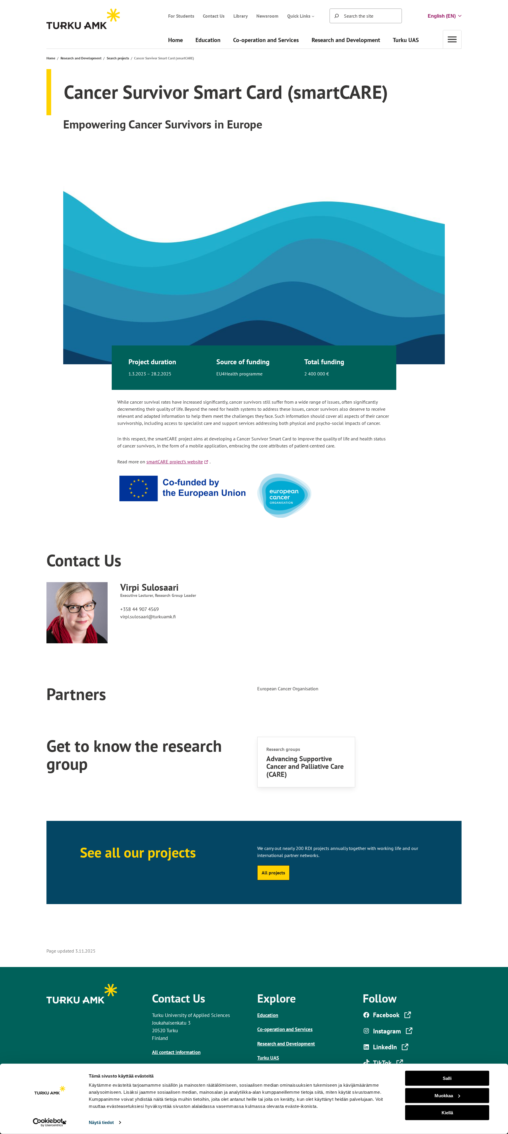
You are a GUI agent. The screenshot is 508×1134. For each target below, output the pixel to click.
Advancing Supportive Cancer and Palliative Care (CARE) (305, 766)
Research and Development (81, 58)
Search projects (118, 58)
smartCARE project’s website (178, 462)
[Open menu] (452, 39)
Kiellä (447, 1112)
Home (50, 58)
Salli (447, 1078)
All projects (273, 873)
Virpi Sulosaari (149, 587)
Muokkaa (444, 1095)
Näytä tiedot (101, 1122)
